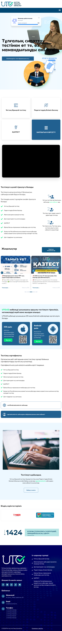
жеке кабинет (53, 202)
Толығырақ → (5, 287)
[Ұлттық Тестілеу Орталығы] (31, 4)
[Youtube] (19, 584)
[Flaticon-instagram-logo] (11, 584)
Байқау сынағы (31, 490)
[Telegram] (7, 584)
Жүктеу (8, 340)
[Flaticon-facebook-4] (3, 584)
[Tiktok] (15, 584)
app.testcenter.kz (41, 481)
